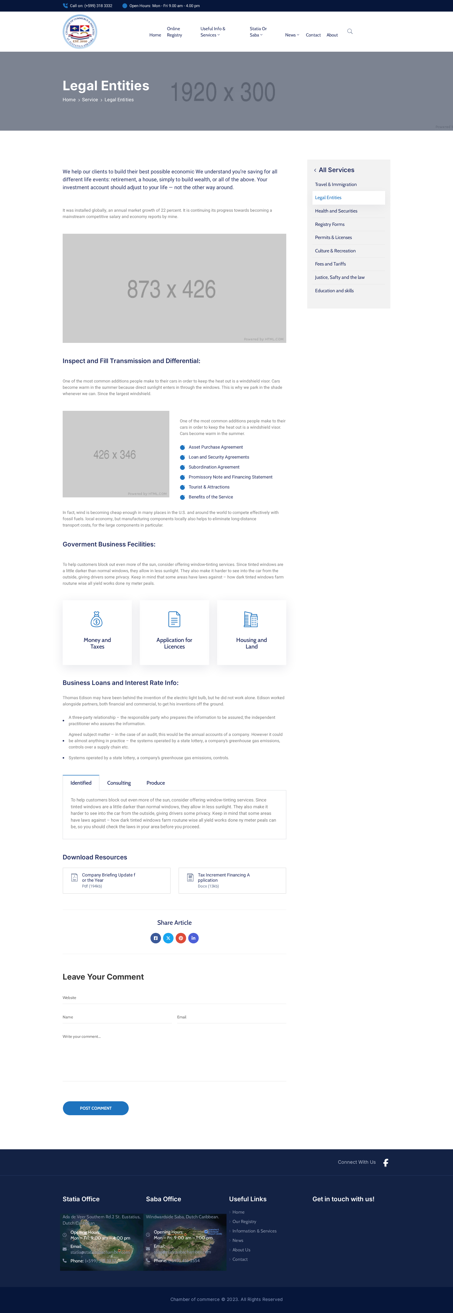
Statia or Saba (258, 32)
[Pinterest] (181, 938)
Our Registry (244, 1221)
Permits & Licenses (333, 237)
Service (90, 99)
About (332, 35)
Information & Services (255, 1231)
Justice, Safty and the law (340, 277)
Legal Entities (328, 197)
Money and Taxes (97, 643)
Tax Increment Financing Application (224, 878)
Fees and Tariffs (330, 264)
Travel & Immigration (336, 184)
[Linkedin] (193, 938)
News (238, 1240)
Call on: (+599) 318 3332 (91, 6)
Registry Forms (329, 224)
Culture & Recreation (335, 251)
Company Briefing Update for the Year (108, 878)
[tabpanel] (174, 814)
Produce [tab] (156, 783)
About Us (241, 1249)
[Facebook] (155, 938)
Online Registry (174, 32)
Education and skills (334, 291)
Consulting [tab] (119, 783)
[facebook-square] (385, 1162)
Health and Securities (336, 211)
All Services (335, 170)
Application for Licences (174, 643)
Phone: (93, 1260)
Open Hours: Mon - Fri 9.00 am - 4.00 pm (165, 6)
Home (155, 35)
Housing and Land (251, 643)
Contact (313, 35)
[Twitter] (168, 938)
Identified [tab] (81, 783)
